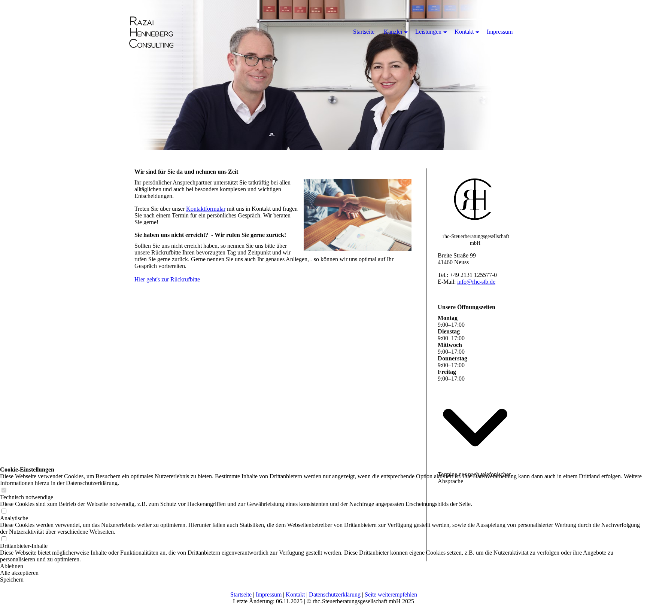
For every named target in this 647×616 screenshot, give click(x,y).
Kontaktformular (205, 208)
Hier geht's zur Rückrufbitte (167, 279)
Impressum (269, 594)
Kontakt (295, 594)
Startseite (241, 594)
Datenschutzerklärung (335, 594)
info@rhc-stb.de (476, 281)
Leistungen (428, 31)
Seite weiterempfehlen (391, 594)
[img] (323, 75)
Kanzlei (393, 31)
